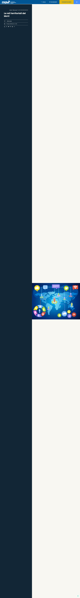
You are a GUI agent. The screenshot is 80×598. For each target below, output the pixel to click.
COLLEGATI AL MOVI (66, 2)
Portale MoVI (53, 2)
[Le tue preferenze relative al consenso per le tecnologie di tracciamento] (78, 596)
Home (10, 10)
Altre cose (15, 10)
